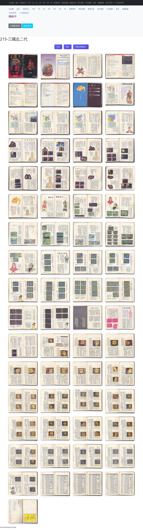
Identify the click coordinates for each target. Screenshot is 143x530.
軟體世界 (57, 3)
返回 (67, 47)
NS (48, 3)
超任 (17, 3)
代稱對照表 (15, 25)
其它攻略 (80, 3)
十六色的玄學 (119, 3)
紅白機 (11, 3)
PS (33, 3)
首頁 (94, 3)
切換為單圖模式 (80, 47)
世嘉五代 (23, 3)
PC (52, 3)
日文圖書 (88, 3)
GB (40, 3)
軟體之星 (73, 3)
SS (36, 3)
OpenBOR (109, 3)
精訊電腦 (65, 3)
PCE (29, 3)
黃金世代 (27, 25)
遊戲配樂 (101, 3)
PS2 (44, 3)
